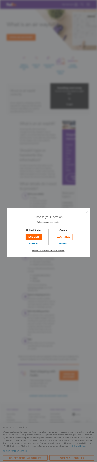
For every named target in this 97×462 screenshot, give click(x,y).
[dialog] (48, 231)
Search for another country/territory (48, 250)
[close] (86, 212)
